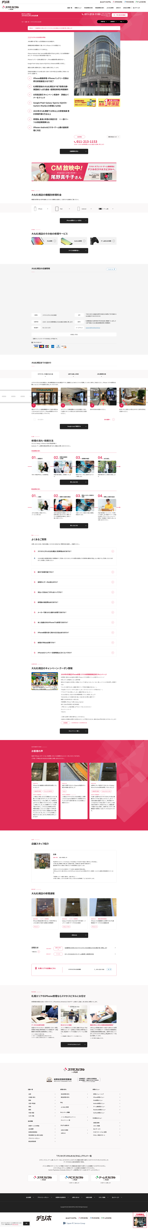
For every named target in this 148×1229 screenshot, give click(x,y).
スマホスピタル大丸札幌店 (74, 968)
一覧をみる (34, 951)
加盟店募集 (96, 1122)
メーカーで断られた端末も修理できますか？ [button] (50, 612)
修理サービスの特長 (34, 1125)
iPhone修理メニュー (98, 1096)
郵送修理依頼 (32, 1141)
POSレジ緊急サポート (99, 1134)
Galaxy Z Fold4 (66, 926)
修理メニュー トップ (98, 1093)
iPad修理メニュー (98, 1099)
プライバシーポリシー (34, 1137)
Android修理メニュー (99, 1103)
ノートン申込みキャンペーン (68, 1116)
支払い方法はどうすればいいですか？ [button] (48, 591)
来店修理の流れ (88, 8)
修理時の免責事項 (60, 1197)
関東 (30, 1099)
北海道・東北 (32, 1096)
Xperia (64, 790)
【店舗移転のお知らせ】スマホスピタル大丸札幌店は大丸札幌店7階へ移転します (86, 947)
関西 (30, 1109)
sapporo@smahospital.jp (93, 328)
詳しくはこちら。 (15, 1224)
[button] (41, 209)
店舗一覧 (69, 8)
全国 (30, 1093)
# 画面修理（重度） (95, 790)
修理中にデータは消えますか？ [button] (46, 581)
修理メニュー (78, 8)
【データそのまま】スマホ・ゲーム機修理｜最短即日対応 (79, 953)
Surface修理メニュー (99, 1112)
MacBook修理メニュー (99, 1109)
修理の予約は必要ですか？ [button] (44, 642)
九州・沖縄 (31, 1115)
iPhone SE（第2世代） (48, 790)
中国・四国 (31, 1112)
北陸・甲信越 (32, 1103)
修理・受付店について (112, 136)
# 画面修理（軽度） (37, 790)
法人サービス (136, 8)
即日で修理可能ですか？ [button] (44, 571)
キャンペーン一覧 (65, 1119)
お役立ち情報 (126, 8)
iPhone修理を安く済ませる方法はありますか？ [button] (51, 632)
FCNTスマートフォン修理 (99, 1131)
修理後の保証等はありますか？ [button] (46, 601)
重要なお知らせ (58, 948)
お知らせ (118, 8)
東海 (30, 1106)
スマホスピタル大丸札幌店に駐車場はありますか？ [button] (52, 550)
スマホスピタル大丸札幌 (30, 15)
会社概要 (31, 1128)
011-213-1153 (86, 141)
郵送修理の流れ (99, 8)
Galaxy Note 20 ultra (106, 790)
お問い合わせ (75, 1197)
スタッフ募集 (96, 1125)
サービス (58, 953)
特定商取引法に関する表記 (36, 1134)
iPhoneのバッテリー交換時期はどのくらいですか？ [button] (53, 652)
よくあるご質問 (65, 1106)
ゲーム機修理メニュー (99, 1106)
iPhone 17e (94, 926)
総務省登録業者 (33, 1131)
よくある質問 (110, 8)
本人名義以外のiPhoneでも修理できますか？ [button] (51, 622)
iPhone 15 (36, 926)
